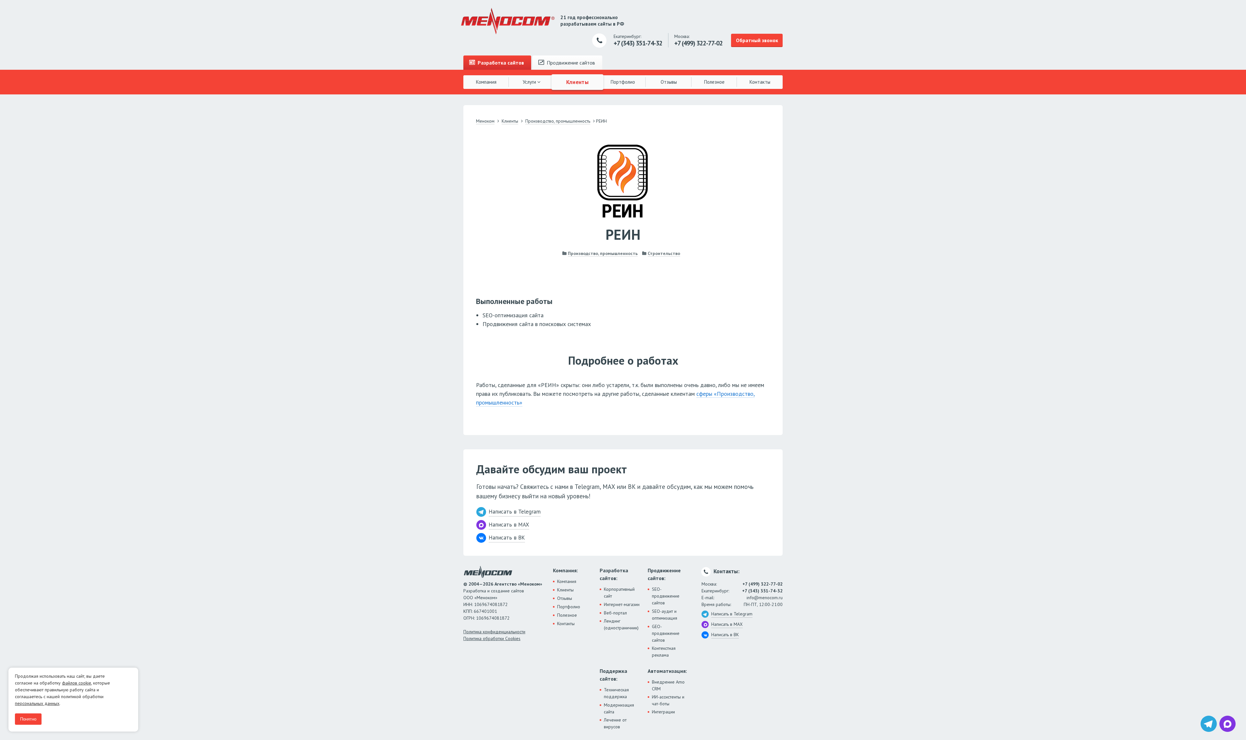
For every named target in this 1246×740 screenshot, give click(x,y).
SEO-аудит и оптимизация (664, 614)
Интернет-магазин (622, 604)
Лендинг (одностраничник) (621, 624)
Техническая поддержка (616, 693)
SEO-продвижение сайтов (665, 596)
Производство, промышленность (603, 253)
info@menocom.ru (765, 597)
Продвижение (570, 62)
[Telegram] (1209, 724)
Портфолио (623, 82)
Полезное (714, 82)
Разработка (500, 62)
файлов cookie (76, 683)
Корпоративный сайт (619, 592)
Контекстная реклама (664, 651)
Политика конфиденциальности (494, 632)
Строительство (664, 253)
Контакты (760, 82)
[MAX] (1227, 724)
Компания (486, 82)
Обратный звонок (757, 40)
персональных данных (37, 703)
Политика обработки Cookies (491, 638)
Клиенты (577, 81)
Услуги (530, 82)
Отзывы (669, 82)
